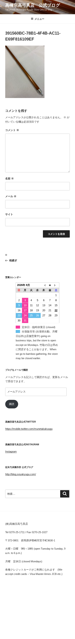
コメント (12, 130)
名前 (9, 178)
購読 (11, 403)
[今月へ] (50, 285)
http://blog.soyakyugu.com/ (20, 474)
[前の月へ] (44, 285)
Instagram (11, 451)
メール (10, 196)
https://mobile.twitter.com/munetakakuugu (28, 428)
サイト (9, 214)
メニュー (39, 18)
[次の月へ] (56, 285)
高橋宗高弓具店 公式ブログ (32, 5)
